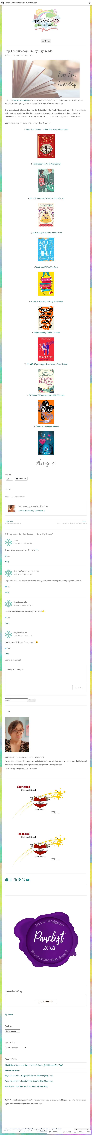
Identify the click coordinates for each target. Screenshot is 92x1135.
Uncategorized (19, 497)
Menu (47, 41)
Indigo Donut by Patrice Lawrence (47, 333)
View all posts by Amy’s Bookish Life (32, 510)
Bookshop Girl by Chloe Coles (47, 267)
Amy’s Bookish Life (24, 55)
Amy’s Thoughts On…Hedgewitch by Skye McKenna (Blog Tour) (29, 1076)
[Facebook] (7, 880)
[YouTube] (28, 880)
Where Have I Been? (12, 1070)
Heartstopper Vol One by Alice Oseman (47, 164)
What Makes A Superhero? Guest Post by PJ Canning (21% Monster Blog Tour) (34, 1065)
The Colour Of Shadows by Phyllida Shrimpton (47, 395)
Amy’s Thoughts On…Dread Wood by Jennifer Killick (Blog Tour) (29, 1081)
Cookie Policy (44, 1131)
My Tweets (9, 1014)
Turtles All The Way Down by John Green (47, 301)
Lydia (16, 540)
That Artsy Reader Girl (21, 100)
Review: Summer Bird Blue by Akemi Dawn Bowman (72, 522)
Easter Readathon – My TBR (13, 522)
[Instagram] (15, 880)
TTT (36, 550)
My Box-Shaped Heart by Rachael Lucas (47, 233)
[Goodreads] (11, 880)
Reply (7, 561)
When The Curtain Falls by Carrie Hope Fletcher (47, 198)
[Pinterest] (19, 880)
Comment (79, 687)
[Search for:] (16, 700)
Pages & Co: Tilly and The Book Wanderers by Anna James (47, 129)
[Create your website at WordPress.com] (46, 2)
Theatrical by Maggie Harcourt (47, 426)
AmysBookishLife (20, 602)
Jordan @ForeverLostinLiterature (26, 571)
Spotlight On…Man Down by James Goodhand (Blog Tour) (26, 1086)
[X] (24, 880)
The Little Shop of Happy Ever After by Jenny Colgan (47, 364)
